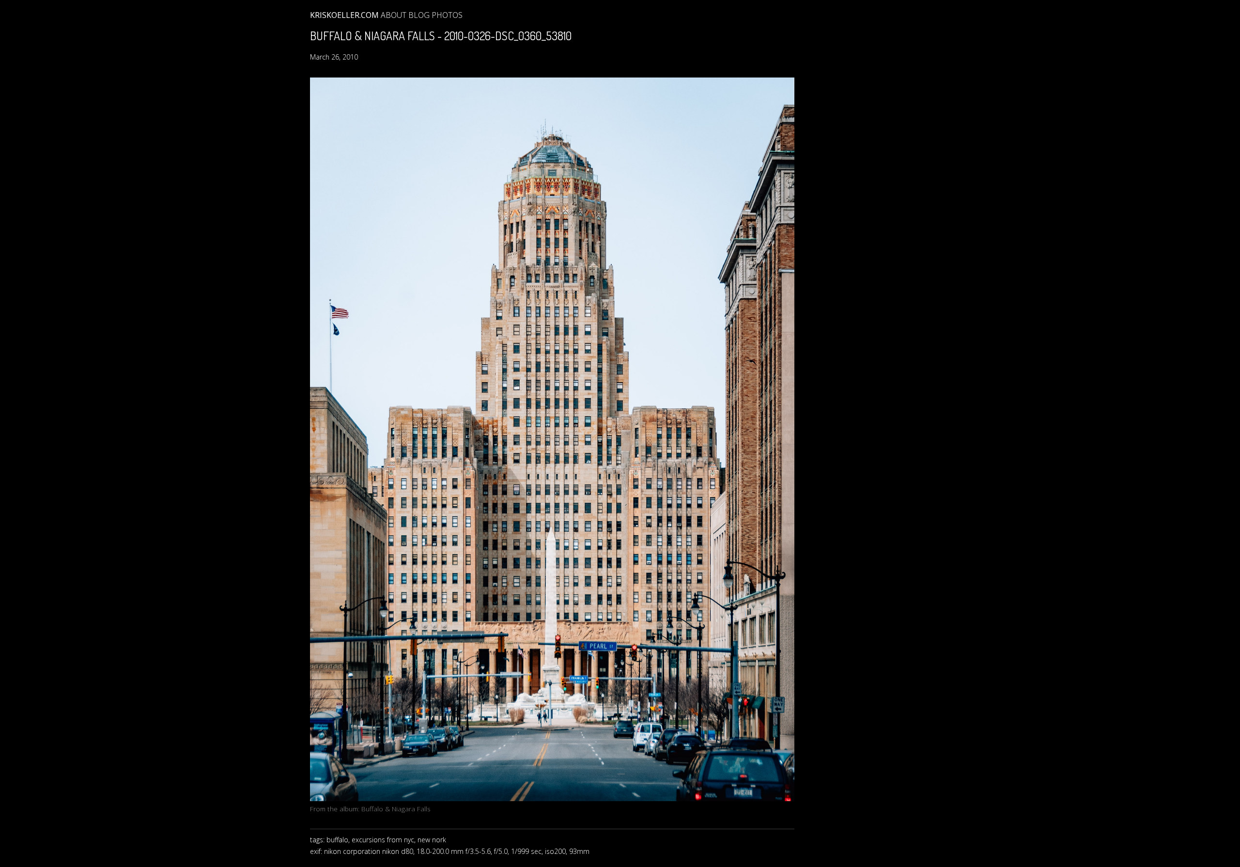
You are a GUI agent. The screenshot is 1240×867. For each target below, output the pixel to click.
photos (447, 15)
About (393, 15)
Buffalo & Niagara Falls (396, 808)
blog (419, 15)
